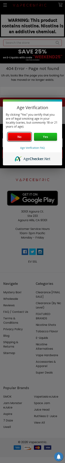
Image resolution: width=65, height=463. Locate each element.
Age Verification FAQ (32, 147)
